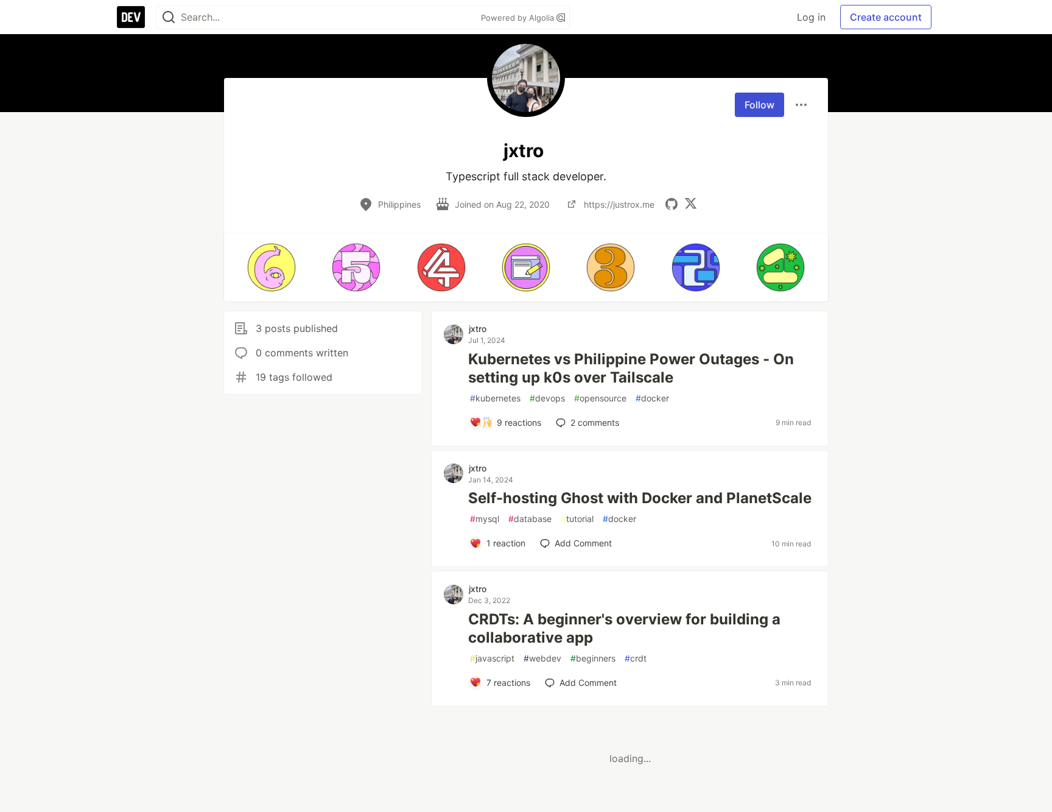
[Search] (168, 17)
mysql (484, 519)
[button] (271, 267)
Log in (811, 17)
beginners (592, 658)
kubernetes (495, 398)
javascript (492, 658)
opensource (600, 398)
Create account (886, 17)
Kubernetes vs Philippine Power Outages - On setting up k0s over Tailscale (631, 368)
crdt (636, 658)
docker (652, 398)
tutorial (577, 519)
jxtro (477, 328)
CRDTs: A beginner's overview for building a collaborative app (624, 628)
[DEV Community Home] (131, 17)
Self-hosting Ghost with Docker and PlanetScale (640, 498)
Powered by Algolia (518, 18)
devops (547, 398)
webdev (542, 658)
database (530, 519)
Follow (759, 105)
